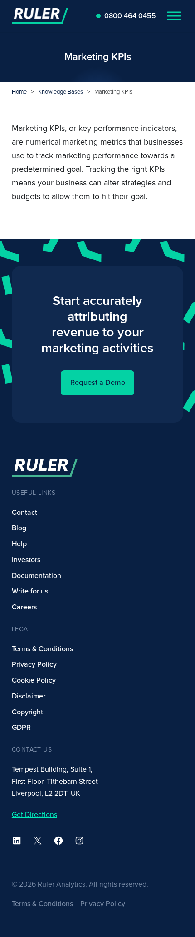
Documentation (36, 575)
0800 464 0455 (130, 15)
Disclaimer (28, 696)
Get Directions (34, 814)
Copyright (27, 712)
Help (19, 543)
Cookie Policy (34, 680)
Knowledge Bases (60, 91)
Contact (24, 512)
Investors (26, 559)
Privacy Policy (34, 664)
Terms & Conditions (42, 648)
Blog (19, 528)
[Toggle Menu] (174, 15)
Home (19, 91)
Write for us (30, 591)
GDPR (21, 727)
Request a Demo (97, 382)
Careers (24, 607)
